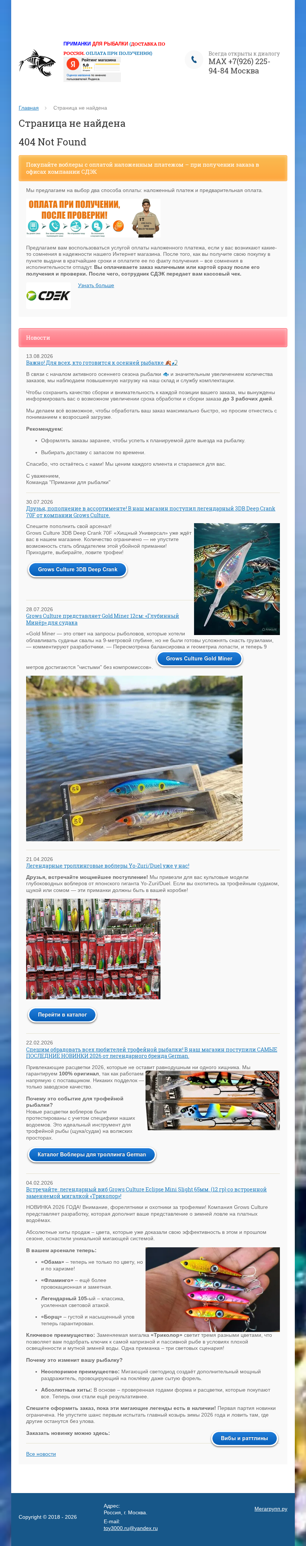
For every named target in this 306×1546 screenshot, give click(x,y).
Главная (29, 108)
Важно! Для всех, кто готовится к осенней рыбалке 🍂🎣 (102, 362)
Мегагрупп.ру (271, 1509)
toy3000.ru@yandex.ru (131, 1528)
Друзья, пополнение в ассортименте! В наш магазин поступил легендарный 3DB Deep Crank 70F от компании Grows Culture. (150, 512)
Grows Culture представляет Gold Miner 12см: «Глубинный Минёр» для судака (102, 619)
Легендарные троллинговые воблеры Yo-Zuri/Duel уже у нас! (107, 865)
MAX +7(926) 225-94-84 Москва (240, 65)
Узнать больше (96, 285)
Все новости (41, 1454)
